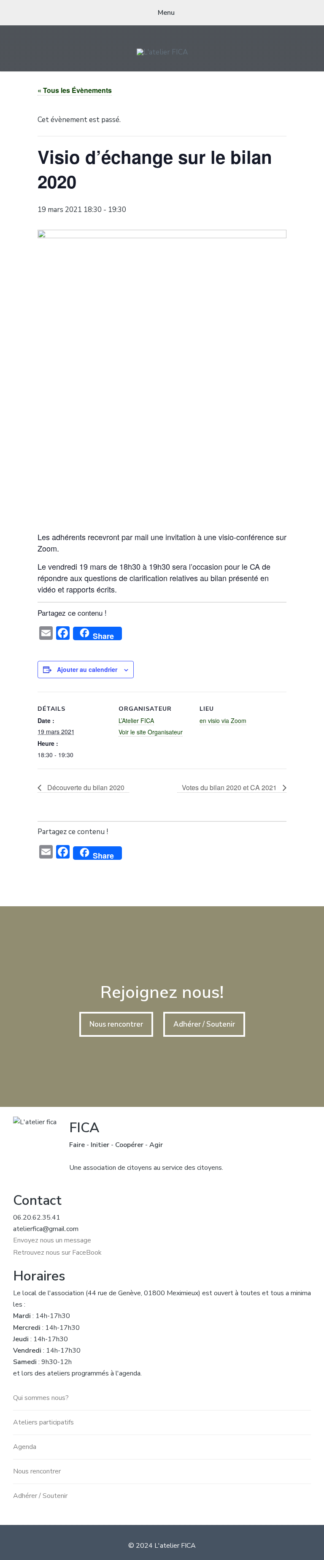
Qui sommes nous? (41, 1397)
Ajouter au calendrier (87, 669)
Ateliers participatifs (43, 1422)
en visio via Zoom (223, 720)
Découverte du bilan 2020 (85, 787)
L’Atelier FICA (136, 720)
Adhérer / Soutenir (204, 1024)
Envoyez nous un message (52, 1240)
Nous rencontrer (116, 1024)
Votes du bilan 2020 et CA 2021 (230, 787)
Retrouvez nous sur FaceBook (57, 1252)
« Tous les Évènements (75, 90)
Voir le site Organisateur (151, 732)
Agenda (24, 1446)
